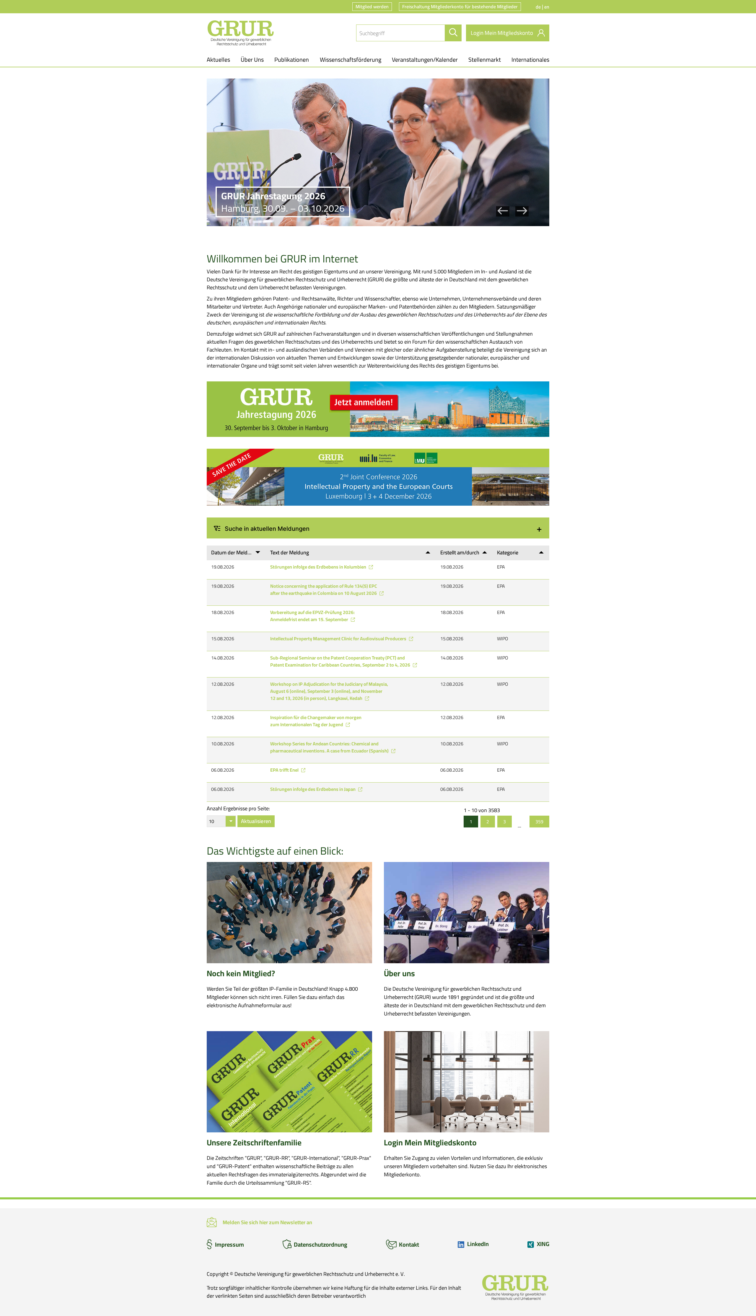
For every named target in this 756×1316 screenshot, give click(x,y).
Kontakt (409, 1244)
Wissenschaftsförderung (350, 59)
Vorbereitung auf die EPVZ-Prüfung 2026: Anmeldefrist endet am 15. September (312, 616)
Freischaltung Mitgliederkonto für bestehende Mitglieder (460, 6)
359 (539, 821)
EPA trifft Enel (284, 769)
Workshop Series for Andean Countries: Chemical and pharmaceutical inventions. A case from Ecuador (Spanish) (330, 747)
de (539, 6)
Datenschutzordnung (320, 1244)
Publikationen (291, 59)
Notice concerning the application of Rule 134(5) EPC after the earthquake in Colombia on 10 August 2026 (324, 589)
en (546, 6)
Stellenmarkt (484, 59)
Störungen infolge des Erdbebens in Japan (313, 789)
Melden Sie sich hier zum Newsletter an (267, 1222)
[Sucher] (453, 33)
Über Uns (252, 59)
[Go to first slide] (522, 211)
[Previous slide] (502, 211)
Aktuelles (218, 59)
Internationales (530, 59)
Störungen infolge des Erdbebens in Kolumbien (318, 566)
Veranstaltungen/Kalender (425, 59)
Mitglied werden (372, 6)
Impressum (229, 1244)
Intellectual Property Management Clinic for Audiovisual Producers (338, 638)
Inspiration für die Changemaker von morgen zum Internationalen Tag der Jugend (315, 721)
